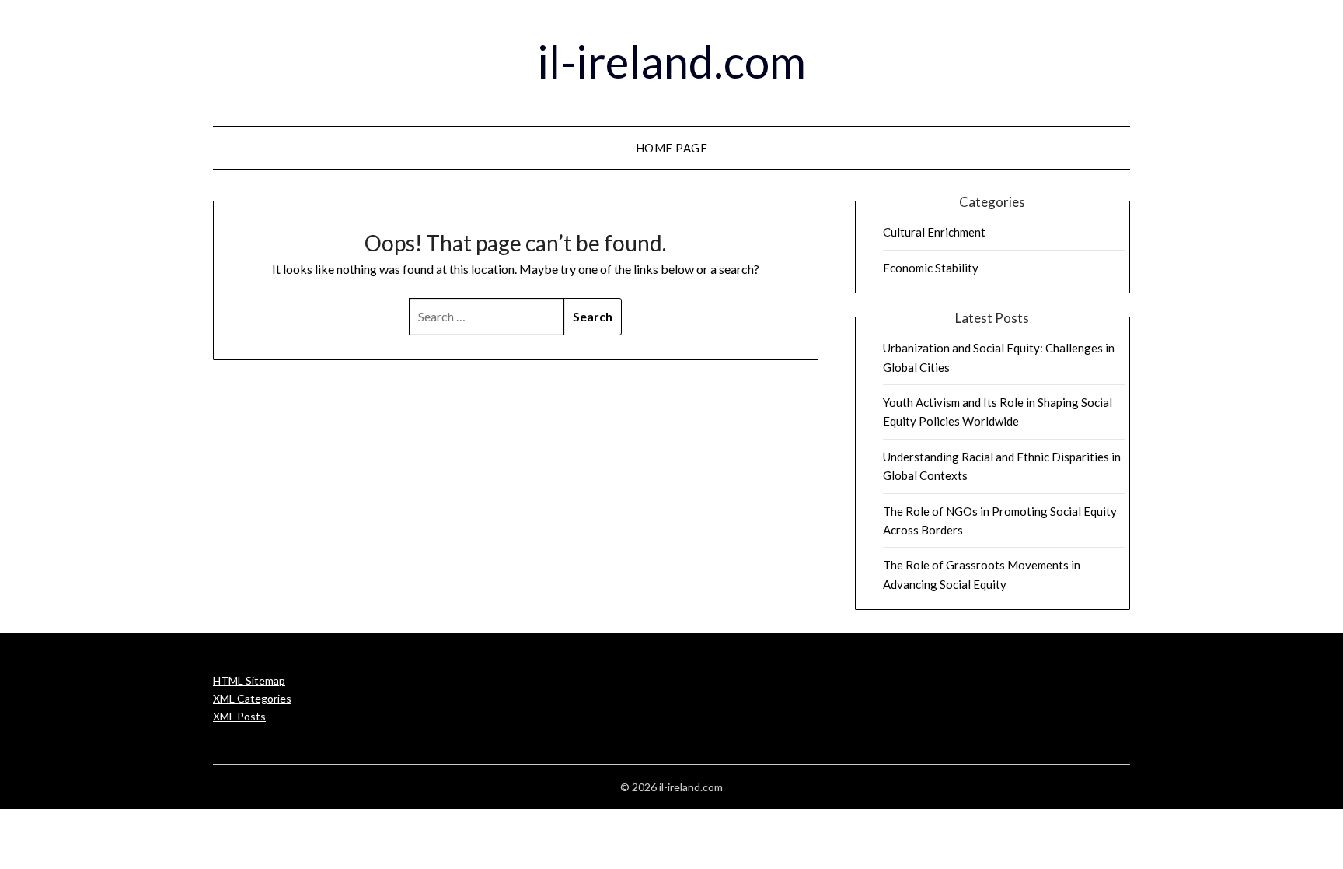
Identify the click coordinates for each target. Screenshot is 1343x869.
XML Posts (239, 716)
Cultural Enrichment (934, 232)
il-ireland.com (671, 61)
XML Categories (252, 698)
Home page (672, 148)
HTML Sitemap (249, 680)
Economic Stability (930, 268)
